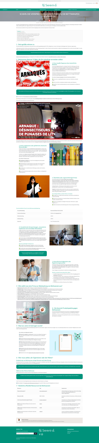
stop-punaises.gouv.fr (43, 391)
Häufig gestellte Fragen (91, 9)
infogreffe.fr (55, 275)
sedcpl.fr (41, 411)
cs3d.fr (41, 407)
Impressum (69, 432)
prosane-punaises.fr (43, 399)
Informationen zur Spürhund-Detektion (30, 96)
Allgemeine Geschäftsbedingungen (73, 431)
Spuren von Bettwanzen (60, 69)
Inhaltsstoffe (43, 9)
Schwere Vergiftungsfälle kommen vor (22, 56)
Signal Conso (37, 342)
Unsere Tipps (57, 9)
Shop (17, 9)
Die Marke (29, 9)
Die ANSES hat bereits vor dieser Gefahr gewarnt (57, 56)
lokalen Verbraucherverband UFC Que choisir (36, 352)
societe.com (76, 273)
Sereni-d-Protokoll (72, 9)
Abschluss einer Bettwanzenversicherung (31, 383)
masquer (23, 31)
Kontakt (68, 433)
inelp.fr (41, 403)
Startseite (5, 9)
